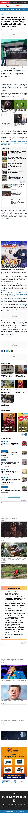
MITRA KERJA (24, 807)
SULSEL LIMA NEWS (20, 811)
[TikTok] (21, 797)
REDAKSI (4, 804)
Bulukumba (4, 441)
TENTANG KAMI (10, 807)
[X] (4, 351)
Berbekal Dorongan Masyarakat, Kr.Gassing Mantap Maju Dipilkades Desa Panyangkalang (17, 153)
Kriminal (24, 9)
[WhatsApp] (9, 351)
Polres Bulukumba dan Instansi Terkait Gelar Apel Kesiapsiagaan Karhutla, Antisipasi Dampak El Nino (15, 617)
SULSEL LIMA (10, 811)
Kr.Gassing (24, 210)
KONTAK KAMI (17, 807)
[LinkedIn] (24, 797)
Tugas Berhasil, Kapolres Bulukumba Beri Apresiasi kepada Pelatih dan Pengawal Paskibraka (10, 481)
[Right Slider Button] (26, 9)
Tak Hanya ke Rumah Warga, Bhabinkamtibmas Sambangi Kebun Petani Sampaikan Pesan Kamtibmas (14, 626)
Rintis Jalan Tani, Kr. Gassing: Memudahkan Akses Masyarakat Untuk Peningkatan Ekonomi (17, 159)
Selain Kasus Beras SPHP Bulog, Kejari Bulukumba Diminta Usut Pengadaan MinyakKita (14, 607)
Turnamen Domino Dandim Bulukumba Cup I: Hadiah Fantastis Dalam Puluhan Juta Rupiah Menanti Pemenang (15, 598)
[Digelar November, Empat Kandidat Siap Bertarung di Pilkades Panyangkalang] (4, 178)
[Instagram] (10, 797)
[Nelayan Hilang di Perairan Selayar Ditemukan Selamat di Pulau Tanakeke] (24, 462)
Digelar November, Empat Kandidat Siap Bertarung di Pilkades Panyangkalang (15, 177)
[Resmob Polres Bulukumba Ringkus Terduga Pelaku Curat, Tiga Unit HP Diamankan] (24, 443)
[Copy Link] (12, 351)
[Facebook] (2, 351)
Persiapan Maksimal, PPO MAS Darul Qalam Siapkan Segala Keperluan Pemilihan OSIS (14, 631)
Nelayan (4, 460)
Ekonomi (18, 9)
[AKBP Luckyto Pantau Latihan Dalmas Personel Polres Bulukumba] (24, 488)
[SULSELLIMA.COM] (14, 6)
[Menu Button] (1, 6)
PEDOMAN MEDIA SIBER (12, 804)
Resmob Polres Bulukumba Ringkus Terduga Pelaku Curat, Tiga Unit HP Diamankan (10, 445)
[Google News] (17, 797)
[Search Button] (26, 6)
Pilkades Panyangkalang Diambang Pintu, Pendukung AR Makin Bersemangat (14, 143)
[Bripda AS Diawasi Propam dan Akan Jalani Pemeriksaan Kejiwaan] (24, 471)
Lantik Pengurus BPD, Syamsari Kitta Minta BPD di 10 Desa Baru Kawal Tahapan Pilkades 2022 (14, 294)
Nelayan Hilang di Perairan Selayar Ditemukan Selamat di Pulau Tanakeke (10, 464)
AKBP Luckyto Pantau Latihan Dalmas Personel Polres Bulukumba (10, 489)
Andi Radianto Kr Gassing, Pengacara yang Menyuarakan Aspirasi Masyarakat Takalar (16, 165)
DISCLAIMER (3, 807)
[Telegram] (7, 351)
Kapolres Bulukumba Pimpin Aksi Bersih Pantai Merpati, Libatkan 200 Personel (10, 454)
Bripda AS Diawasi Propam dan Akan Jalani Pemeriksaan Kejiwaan (10, 472)
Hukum (12, 9)
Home (2, 9)
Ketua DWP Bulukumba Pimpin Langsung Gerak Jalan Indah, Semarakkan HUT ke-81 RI (13, 593)
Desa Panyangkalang (9, 284)
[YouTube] (14, 797)
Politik (7, 9)
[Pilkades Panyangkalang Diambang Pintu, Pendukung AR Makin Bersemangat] (4, 171)
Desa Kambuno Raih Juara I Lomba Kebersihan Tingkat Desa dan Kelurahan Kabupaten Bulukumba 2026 (15, 612)
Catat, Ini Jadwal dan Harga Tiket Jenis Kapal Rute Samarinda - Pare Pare (15, 621)
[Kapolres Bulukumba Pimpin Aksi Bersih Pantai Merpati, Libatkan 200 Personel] (24, 452)
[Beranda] (2, 14)
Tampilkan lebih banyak (14, 496)
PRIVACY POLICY (21, 804)
